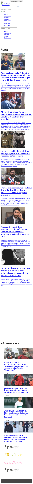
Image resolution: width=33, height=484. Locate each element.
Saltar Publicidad (16, 1)
